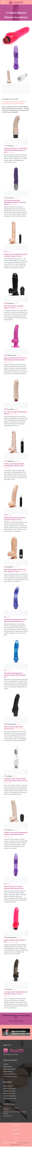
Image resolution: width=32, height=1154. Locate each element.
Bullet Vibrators (7, 1066)
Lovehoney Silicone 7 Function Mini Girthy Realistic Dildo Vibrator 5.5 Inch (15, 150)
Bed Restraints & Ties (9, 1093)
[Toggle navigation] (29, 2)
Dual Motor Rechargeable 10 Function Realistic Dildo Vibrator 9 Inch (15, 675)
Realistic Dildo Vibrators (10, 1074)
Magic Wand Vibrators (9, 1069)
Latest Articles (16, 1133)
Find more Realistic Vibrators (16, 1021)
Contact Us (16, 1129)
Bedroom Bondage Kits (9, 1088)
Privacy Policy (16, 1125)
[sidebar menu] (3, 2)
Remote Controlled (8, 1086)
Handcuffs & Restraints (9, 1096)
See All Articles (7, 1116)
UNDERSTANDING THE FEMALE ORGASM (14, 1112)
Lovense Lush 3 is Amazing (10, 1108)
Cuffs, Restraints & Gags (10, 1098)
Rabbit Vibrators (7, 1071)
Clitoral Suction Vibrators (10, 1076)
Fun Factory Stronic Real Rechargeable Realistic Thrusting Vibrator (15, 202)
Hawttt (15, 1142)
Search (16, 1137)
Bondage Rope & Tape (9, 1091)
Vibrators (5, 1064)
